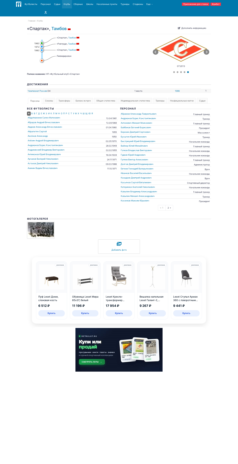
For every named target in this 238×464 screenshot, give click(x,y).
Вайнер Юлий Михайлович (134, 145)
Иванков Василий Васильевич (136, 173)
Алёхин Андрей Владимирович (43, 140)
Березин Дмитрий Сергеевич (135, 132)
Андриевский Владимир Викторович (46, 149)
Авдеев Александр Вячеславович (45, 127)
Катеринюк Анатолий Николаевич (138, 187)
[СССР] (70, 28)
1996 (177, 91)
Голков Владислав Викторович (136, 150)
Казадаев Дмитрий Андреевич (136, 177)
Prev (155, 52)
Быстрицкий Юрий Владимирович (138, 141)
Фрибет (216, 4)
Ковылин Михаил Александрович (138, 196)
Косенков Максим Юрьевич (135, 200)
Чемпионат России (37, 91)
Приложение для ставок (195, 4)
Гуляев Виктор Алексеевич (134, 159)
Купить (52, 313)
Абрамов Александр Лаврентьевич (138, 113)
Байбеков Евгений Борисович (136, 127)
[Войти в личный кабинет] (46, 12)
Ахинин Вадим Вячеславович (42, 168)
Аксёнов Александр (38, 136)
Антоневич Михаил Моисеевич (136, 123)
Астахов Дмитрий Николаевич (43, 163)
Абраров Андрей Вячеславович (44, 122)
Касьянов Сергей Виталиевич (136, 182)
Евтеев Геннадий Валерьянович (137, 168)
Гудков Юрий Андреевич (133, 155)
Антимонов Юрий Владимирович (44, 154)
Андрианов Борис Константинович (45, 145)
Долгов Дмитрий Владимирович (137, 164)
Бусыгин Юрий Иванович (134, 136)
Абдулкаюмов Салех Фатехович (44, 117)
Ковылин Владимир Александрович (139, 191)
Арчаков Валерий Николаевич (43, 159)
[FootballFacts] (18, 4)
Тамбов (59, 28)
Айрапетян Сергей (37, 131)
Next (206, 52)
